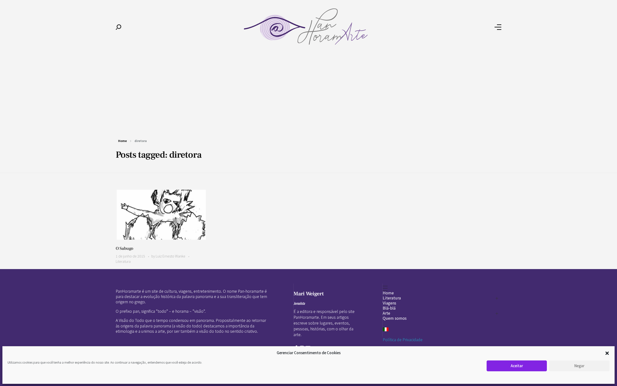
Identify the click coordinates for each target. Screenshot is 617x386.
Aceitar (517, 365)
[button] (607, 352)
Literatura (123, 261)
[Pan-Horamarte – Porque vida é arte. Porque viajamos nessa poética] (308, 26)
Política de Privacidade (403, 339)
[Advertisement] (308, 91)
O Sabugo (124, 248)
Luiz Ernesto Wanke (171, 256)
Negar (579, 365)
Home (122, 141)
